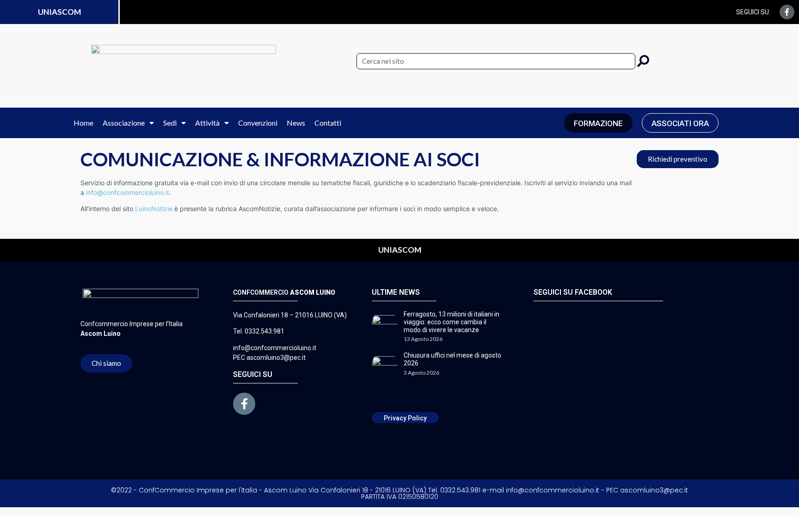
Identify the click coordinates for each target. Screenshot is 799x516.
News (296, 122)
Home (83, 122)
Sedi (170, 122)
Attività (207, 122)
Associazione (124, 122)
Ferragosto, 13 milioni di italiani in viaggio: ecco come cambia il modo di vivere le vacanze (451, 322)
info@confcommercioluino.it (127, 192)
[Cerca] (643, 61)
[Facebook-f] (787, 12)
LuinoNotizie (153, 208)
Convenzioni (257, 122)
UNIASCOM (59, 12)
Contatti (327, 122)
